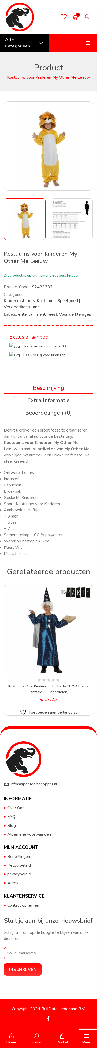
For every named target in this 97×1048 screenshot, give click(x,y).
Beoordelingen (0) (48, 413)
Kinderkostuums (19, 301)
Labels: (10, 314)
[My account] (88, 16)
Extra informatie (48, 400)
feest (52, 314)
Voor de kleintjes (75, 314)
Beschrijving (48, 388)
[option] (25, 219)
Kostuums (46, 301)
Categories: (14, 294)
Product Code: (16, 287)
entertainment (32, 314)
